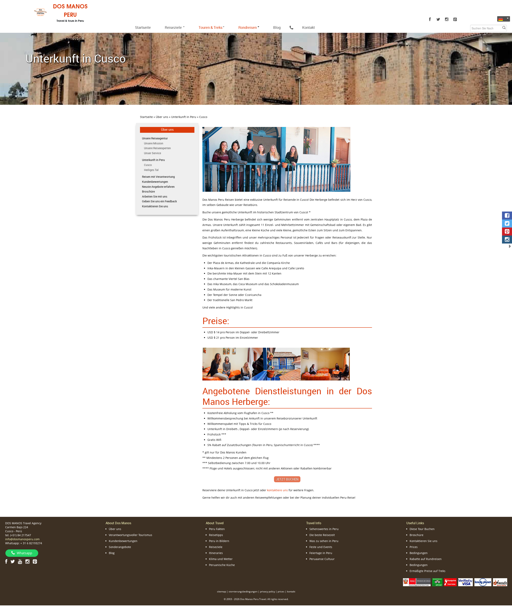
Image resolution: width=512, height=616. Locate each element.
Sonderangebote (120, 547)
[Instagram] (446, 19)
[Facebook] (430, 19)
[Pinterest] (455, 19)
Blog (277, 27)
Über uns (167, 129)
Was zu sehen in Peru (323, 541)
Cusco (148, 165)
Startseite (143, 27)
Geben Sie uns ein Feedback (159, 201)
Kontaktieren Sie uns (155, 206)
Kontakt (308, 27)
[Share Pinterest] (507, 232)
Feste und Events (320, 547)
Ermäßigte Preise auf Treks (427, 571)
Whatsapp (24, 553)
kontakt (291, 591)
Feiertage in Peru (320, 553)
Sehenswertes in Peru (324, 529)
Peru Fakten (217, 529)
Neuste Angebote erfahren (158, 187)
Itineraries (216, 553)
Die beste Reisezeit (322, 535)
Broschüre (148, 191)
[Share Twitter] (507, 224)
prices (281, 591)
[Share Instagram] (507, 240)
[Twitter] (438, 19)
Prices (414, 547)
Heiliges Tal (151, 170)
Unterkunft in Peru (153, 160)
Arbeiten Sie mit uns (154, 196)
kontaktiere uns (277, 490)
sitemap (221, 591)
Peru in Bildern (219, 541)
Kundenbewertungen (155, 182)
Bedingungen (419, 553)
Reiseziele (174, 27)
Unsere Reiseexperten (157, 148)
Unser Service (152, 153)
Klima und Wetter (221, 559)
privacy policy (267, 591)
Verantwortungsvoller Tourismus (130, 535)
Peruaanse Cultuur (322, 559)
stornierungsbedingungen (243, 591)
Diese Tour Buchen (422, 529)
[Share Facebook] (507, 216)
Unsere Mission (153, 143)
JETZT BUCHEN (287, 479)
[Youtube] (20, 561)
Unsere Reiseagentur (155, 138)
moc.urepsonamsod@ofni (22, 539)
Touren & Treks (210, 27)
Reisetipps (216, 535)
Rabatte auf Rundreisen (426, 559)
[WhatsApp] (291, 27)
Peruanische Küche (222, 565)
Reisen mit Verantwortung (158, 177)
